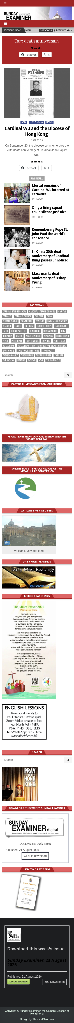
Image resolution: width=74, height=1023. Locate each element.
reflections (8, 345)
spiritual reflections (28, 350)
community (26, 321)
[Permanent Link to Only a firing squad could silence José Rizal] (17, 215)
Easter (18, 326)
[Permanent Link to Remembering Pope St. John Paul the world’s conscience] (17, 237)
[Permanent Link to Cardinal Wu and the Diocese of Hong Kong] (37, 93)
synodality (48, 350)
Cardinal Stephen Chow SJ (42, 311)
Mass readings (33, 336)
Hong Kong (36, 122)
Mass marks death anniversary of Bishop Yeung (49, 277)
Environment (61, 326)
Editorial (29, 326)
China (49, 316)
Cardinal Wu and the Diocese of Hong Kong (37, 131)
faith (5, 331)
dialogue (7, 326)
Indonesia (7, 336)
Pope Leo (46, 341)
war (41, 360)
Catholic (7, 316)
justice (19, 336)
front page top (18, 331)
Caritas (62, 311)
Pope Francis (32, 341)
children (39, 316)
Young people (53, 360)
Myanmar (48, 336)
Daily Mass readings (57, 321)
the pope (58, 355)
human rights (50, 331)
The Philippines (43, 355)
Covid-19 (40, 321)
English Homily (44, 326)
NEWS (49, 122)
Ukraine (21, 360)
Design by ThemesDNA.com (37, 1019)
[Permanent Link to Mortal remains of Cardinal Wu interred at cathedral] (17, 193)
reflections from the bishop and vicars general (42, 345)
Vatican (32, 360)
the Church (27, 355)
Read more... (37, 178)
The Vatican (8, 360)
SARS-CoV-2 (8, 350)
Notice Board (63, 336)
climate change (10, 321)
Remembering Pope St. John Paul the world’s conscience (50, 233)
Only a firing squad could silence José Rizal (50, 209)
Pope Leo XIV (59, 341)
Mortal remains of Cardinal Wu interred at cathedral (50, 189)
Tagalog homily (10, 355)
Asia (23, 122)
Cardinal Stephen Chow (14, 311)
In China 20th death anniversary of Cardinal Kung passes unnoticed (50, 255)
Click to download (35, 855)
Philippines (16, 341)
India (63, 331)
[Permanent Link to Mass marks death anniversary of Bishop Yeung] (17, 281)
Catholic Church (23, 316)
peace (5, 341)
